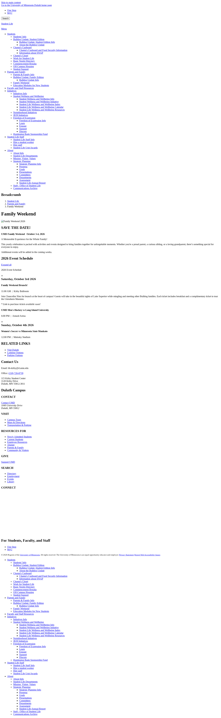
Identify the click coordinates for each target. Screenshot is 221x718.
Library (10, 481)
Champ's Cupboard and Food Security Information (43, 576)
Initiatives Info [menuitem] (20, 93)
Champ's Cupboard (22, 573)
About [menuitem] (10, 150)
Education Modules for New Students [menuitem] (31, 85)
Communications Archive (25, 714)
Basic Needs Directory (24, 587)
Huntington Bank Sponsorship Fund (30, 660)
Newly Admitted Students (19, 436)
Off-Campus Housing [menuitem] (23, 66)
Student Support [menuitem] (21, 69)
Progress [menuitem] (23, 166)
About (10, 676)
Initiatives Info (20, 619)
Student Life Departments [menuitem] (25, 156)
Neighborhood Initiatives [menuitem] (25, 112)
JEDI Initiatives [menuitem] (20, 115)
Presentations (25, 698)
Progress (23, 692)
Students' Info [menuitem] (19, 36)
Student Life (7, 23)
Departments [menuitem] (25, 177)
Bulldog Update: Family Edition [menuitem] (28, 77)
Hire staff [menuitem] (17, 145)
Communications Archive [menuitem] (25, 188)
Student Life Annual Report (32, 708)
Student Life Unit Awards (25, 673)
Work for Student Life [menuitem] (23, 58)
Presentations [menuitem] (25, 172)
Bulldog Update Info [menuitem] (29, 80)
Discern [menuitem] (23, 131)
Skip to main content (11, 2)
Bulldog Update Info (29, 606)
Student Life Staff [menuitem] (15, 137)
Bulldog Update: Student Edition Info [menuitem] (37, 42)
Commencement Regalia (25, 589)
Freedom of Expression (24, 643)
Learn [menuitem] (22, 123)
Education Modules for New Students (31, 611)
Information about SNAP (31, 578)
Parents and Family (16, 204)
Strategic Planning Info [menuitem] (30, 164)
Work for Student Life (23, 584)
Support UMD (8, 462)
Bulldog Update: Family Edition (28, 603)
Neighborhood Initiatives (25, 638)
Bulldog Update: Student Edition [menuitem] (28, 39)
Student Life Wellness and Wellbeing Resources (42, 635)
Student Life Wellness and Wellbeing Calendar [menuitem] (41, 107)
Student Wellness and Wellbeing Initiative (39, 627)
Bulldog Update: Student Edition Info (37, 568)
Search (5, 18)
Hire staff (17, 671)
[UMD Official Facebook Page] (23, 499)
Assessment (24, 706)
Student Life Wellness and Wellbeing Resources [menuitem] (42, 109)
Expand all (6, 264)
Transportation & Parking (19, 425)
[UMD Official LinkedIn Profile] (23, 523)
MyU (9, 13)
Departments (25, 703)
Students (11, 560)
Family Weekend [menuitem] (21, 82)
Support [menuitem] (23, 128)
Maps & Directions (16, 422)
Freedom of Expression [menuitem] (24, 118)
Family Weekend (21, 608)
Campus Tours (14, 419)
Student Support (21, 595)
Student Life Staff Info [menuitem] (24, 139)
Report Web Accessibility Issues (147, 555)
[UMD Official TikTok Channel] (23, 531)
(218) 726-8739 (15, 373)
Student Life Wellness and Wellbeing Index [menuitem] (39, 104)
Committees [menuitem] (25, 174)
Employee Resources (17, 442)
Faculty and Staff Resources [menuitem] (20, 88)
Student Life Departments (25, 681)
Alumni (10, 445)
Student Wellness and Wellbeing (28, 622)
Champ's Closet (20, 581)
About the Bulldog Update (32, 570)
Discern (23, 657)
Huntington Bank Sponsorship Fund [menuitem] (30, 134)
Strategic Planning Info (30, 690)
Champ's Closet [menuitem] (20, 55)
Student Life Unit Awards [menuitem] (25, 147)
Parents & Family (15, 447)
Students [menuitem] (11, 34)
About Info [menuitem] (18, 153)
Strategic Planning (22, 687)
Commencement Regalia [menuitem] (25, 63)
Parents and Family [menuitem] (16, 72)
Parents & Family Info (23, 600)
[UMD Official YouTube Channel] (23, 515)
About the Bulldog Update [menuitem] (32, 44)
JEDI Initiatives (20, 641)
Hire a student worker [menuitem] (23, 142)
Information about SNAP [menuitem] (31, 53)
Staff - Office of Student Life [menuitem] (27, 185)
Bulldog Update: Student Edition (28, 565)
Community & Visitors (18, 450)
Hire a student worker (23, 668)
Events (10, 479)
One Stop (11, 10)
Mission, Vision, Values (24, 684)
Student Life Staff (15, 662)
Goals (22, 695)
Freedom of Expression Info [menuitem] (32, 120)
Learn (22, 649)
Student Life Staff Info (24, 665)
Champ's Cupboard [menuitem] (22, 47)
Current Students (15, 439)
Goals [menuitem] (22, 169)
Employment (13, 476)
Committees (25, 700)
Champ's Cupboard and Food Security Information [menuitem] (43, 50)
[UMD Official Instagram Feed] (23, 507)
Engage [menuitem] (22, 126)
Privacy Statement (126, 555)
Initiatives (11, 616)
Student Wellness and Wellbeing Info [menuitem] (36, 99)
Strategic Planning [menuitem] (22, 161)
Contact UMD (8, 402)
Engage (22, 652)
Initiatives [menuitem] (11, 91)
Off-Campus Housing (23, 592)
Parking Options (15, 355)
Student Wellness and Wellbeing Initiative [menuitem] (39, 101)
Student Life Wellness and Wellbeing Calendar (41, 633)
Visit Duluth (13, 350)
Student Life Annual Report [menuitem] (32, 183)
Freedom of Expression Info (32, 646)
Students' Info (19, 562)
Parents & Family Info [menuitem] (23, 74)
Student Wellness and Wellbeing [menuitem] (28, 96)
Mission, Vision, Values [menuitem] (24, 158)
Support (23, 654)
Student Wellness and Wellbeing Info (36, 625)
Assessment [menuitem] (24, 180)
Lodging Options (15, 352)
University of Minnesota (30, 555)
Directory (11, 473)
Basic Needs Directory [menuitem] (24, 61)
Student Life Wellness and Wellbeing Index (39, 630)
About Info (18, 679)
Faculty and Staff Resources (20, 614)
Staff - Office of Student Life (27, 711)
